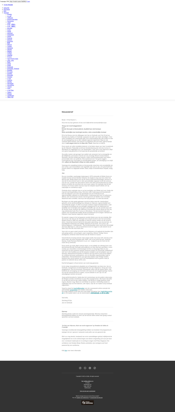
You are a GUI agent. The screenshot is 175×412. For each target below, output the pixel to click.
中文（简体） (11, 24)
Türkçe (9, 92)
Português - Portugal (13, 68)
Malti (8, 62)
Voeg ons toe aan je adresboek (87, 391)
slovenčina (10, 83)
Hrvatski (9, 28)
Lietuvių (9, 80)
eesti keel (10, 33)
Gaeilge (9, 46)
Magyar (9, 44)
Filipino (9, 94)
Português (10, 67)
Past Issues (7, 9)
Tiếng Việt (10, 97)
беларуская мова (12, 19)
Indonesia (10, 48)
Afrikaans (10, 18)
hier (66, 350)
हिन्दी (8, 43)
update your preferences (83, 397)
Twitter (8, 4)
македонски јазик (12, 58)
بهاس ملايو (10, 60)
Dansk (9, 31)
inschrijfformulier (79, 288)
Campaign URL (4, 1)
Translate (6, 13)
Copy (28, 1)
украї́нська (10, 95)
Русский (9, 72)
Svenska (9, 77)
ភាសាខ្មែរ (9, 55)
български (10, 21)
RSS (5, 11)
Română (9, 70)
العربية (9, 16)
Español (9, 73)
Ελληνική (10, 41)
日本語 (9, 53)
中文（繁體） (11, 26)
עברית (9, 78)
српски (9, 86)
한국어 (9, 57)
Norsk (9, 63)
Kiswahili (10, 75)
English (9, 14)
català (9, 22)
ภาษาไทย (10, 90)
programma (73, 290)
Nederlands (10, 34)
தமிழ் (8, 88)
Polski (9, 65)
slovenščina (10, 85)
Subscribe (6, 8)
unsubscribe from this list (96, 397)
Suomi (9, 36)
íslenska (9, 49)
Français (9, 38)
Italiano (9, 51)
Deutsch (9, 39)
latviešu (9, 81)
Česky (9, 30)
